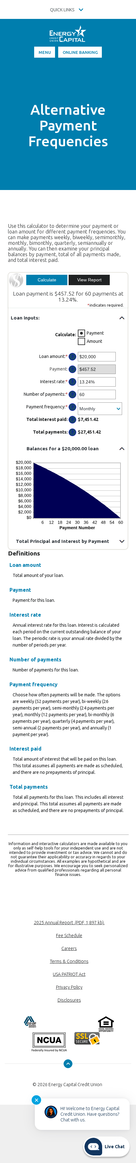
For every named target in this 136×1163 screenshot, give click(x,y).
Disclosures (69, 1000)
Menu (45, 52)
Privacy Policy (69, 987)
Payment (95, 333)
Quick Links (63, 9)
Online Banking (80, 52)
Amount (94, 341)
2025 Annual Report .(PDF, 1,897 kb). (69, 922)
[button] (68, 318)
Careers (69, 948)
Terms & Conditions (69, 961)
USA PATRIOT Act (69, 974)
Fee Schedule (69, 935)
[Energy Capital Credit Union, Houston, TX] (68, 36)
